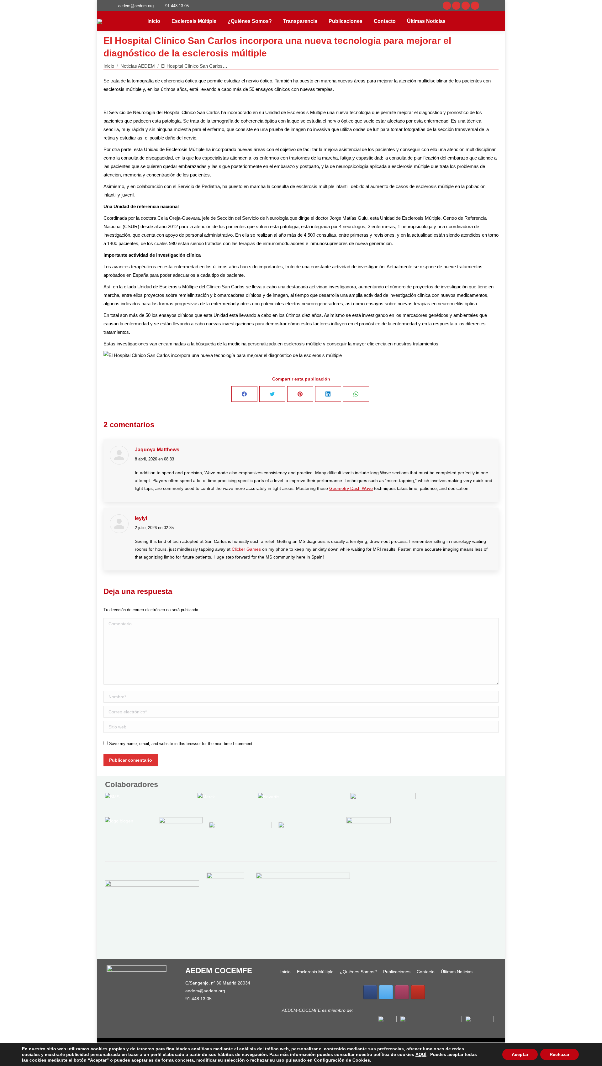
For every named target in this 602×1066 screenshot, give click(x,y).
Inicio (285, 971)
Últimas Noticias (457, 971)
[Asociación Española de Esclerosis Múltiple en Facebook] (370, 992)
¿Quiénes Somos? (358, 971)
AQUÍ (420, 1054)
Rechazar (559, 1054)
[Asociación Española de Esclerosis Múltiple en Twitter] (386, 992)
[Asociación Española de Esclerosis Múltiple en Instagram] (402, 992)
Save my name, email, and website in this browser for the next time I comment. (181, 743)
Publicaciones (396, 971)
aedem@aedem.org (205, 990)
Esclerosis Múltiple (315, 971)
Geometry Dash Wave (351, 488)
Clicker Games (246, 549)
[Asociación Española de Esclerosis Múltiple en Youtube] (418, 992)
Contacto (426, 971)
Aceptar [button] (520, 1054)
